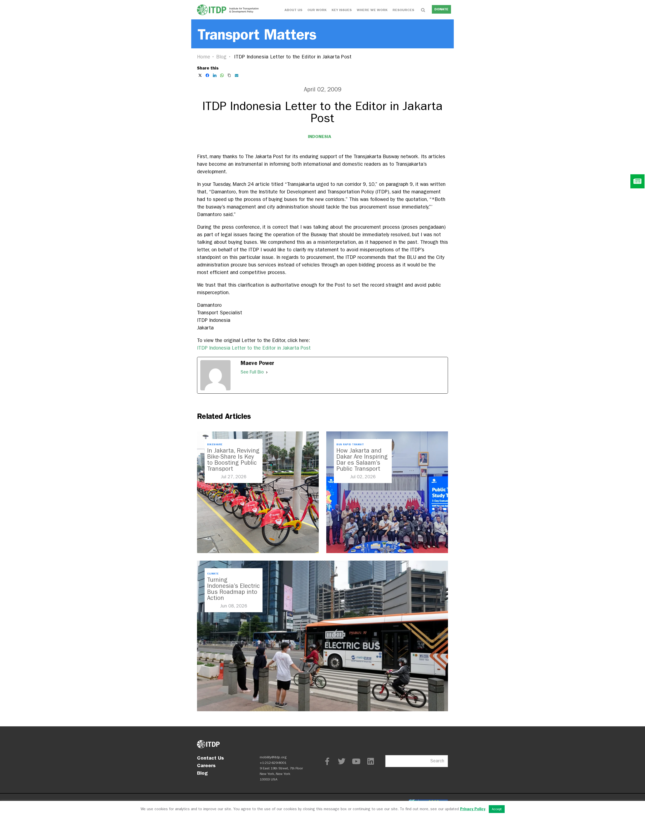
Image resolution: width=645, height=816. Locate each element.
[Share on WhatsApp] (222, 75)
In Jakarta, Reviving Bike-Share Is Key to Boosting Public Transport (233, 459)
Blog (221, 57)
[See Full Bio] (267, 372)
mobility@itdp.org (273, 757)
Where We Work (372, 10)
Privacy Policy (472, 809)
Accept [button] (497, 809)
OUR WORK (317, 10)
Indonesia (319, 136)
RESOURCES (403, 10)
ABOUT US (293, 10)
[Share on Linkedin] (215, 75)
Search (437, 761)
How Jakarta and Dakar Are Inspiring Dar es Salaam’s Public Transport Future (362, 462)
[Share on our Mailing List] (237, 75)
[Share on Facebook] (207, 75)
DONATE (441, 9)
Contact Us (210, 758)
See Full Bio (252, 372)
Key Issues (342, 10)
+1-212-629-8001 (273, 763)
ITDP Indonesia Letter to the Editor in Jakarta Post (254, 348)
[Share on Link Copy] (229, 75)
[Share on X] (200, 75)
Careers (206, 765)
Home (203, 57)
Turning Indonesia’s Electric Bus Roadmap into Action (233, 588)
